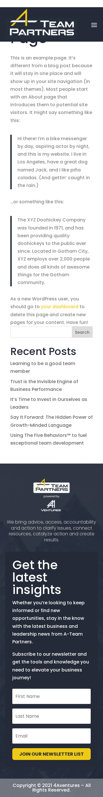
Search (82, 332)
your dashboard (59, 306)
